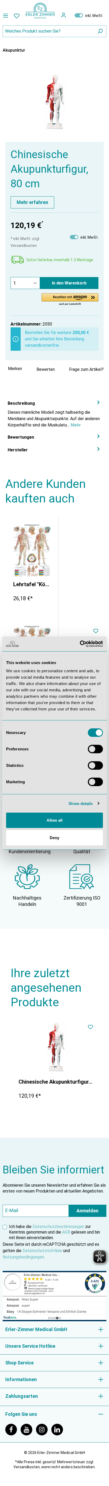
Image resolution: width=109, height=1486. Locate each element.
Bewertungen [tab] (21, 437)
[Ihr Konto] (63, 15)
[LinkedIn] (58, 1429)
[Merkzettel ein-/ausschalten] (48, 530)
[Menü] (7, 16)
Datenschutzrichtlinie (42, 1250)
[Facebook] (13, 1429)
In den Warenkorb (69, 283)
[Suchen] (100, 31)
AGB (66, 1232)
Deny (54, 837)
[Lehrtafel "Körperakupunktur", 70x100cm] (31, 550)
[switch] (95, 749)
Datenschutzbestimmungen (58, 1226)
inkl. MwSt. (88, 15)
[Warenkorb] (70, 15)
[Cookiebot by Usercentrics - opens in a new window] (80, 643)
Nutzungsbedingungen (23, 1257)
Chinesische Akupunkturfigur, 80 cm (56, 1082)
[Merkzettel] (16, 16)
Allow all (54, 820)
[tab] (54, 414)
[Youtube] (28, 1429)
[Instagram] (43, 1429)
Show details (81, 803)
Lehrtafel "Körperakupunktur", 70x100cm (31, 584)
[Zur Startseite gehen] (40, 11)
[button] (70, 299)
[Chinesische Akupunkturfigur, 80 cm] (56, 1047)
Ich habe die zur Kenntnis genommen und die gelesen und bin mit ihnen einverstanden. (54, 1232)
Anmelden (87, 1210)
